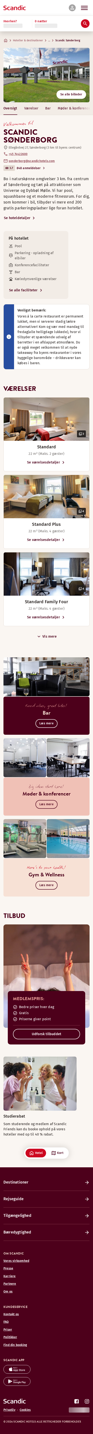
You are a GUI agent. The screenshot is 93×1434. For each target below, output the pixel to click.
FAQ (6, 1322)
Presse (8, 1268)
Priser (7, 1329)
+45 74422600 (18, 154)
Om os (8, 1291)
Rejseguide (13, 1199)
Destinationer (16, 1182)
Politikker (10, 1337)
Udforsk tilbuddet (46, 1034)
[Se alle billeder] (46, 75)
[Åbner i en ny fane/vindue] (16, 1372)
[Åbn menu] (84, 7)
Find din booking (15, 1345)
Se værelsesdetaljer (43, 462)
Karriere (9, 1276)
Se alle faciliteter (23, 290)
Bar (48, 108)
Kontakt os (11, 1314)
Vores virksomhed (16, 1261)
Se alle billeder (71, 94)
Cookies (25, 1410)
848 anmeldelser (29, 168)
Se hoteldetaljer (17, 218)
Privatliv (9, 1410)
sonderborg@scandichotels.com (32, 161)
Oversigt (10, 108)
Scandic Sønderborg (67, 40)
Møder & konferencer (75, 108)
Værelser (31, 108)
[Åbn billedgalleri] (46, 419)
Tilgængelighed (17, 1215)
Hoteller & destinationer (28, 40)
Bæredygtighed (17, 1232)
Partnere (9, 1284)
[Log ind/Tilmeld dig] (72, 8)
